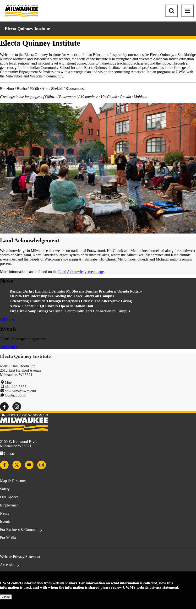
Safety (5, 489)
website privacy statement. (157, 587)
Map (8, 382)
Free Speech (9, 497)
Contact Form (15, 395)
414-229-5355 (15, 387)
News (4, 513)
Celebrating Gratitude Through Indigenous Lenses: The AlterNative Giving (71, 301)
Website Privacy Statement (20, 557)
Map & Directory (13, 481)
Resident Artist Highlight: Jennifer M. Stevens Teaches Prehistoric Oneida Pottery (76, 291)
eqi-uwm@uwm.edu (20, 391)
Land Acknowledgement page (81, 272)
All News (7, 319)
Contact (10, 453)
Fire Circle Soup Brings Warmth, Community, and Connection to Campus (70, 311)
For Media (8, 538)
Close (6, 597)
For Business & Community (21, 529)
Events (5, 521)
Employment (9, 505)
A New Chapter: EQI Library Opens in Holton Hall (51, 306)
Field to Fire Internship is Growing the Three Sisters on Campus (62, 296)
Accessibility (9, 565)
